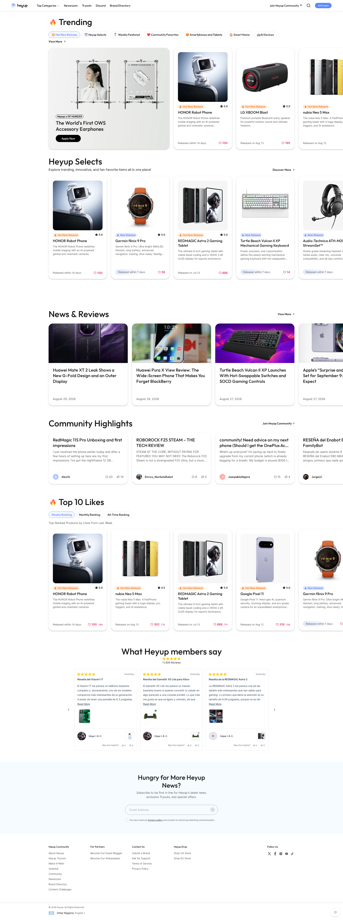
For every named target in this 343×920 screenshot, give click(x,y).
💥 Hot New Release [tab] (64, 34)
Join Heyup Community (277, 423)
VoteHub (54, 868)
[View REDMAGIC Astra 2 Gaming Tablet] (261, 736)
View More (56, 41)
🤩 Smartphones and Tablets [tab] (204, 34)
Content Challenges (60, 889)
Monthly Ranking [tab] (89, 514)
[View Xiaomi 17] (130, 736)
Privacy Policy (140, 868)
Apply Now (68, 138)
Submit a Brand (141, 853)
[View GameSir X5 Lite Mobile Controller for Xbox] (195, 736)
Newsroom (55, 879)
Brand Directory (58, 884)
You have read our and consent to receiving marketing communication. (172, 820)
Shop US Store (182, 853)
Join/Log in (323, 5)
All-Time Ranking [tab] (118, 514)
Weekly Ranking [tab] (61, 514)
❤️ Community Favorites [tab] (162, 34)
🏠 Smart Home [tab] (239, 34)
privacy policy (155, 820)
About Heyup (56, 853)
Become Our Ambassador (105, 858)
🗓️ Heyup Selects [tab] (95, 34)
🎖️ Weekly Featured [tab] (126, 34)
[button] (84, 716)
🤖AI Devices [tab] (265, 34)
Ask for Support (141, 858)
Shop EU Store (182, 858)
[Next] (274, 709)
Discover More (282, 169)
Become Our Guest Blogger (106, 853)
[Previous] (68, 709)
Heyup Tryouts (57, 858)
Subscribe (212, 810)
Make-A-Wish (56, 863)
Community (55, 873)
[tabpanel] (171, 98)
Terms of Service (142, 863)
